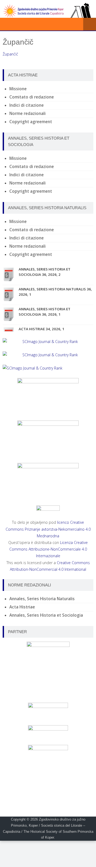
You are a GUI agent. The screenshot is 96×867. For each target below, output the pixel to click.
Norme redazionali (27, 113)
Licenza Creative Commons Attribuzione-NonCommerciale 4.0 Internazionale (48, 549)
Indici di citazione (26, 105)
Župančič (10, 54)
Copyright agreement (30, 122)
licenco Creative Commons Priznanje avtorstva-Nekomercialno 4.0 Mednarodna (48, 529)
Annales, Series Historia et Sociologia (46, 615)
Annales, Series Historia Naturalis (42, 599)
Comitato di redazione (31, 97)
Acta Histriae (22, 607)
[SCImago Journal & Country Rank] (48, 341)
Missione (18, 89)
